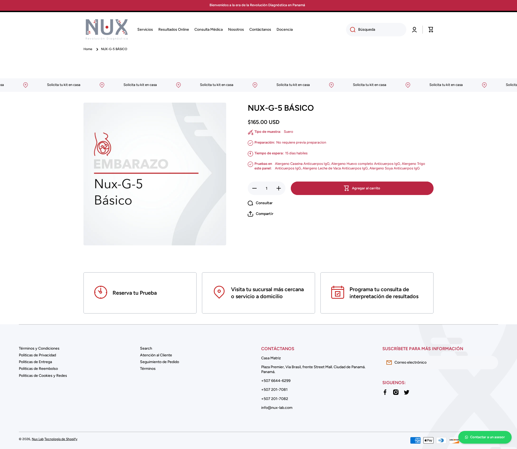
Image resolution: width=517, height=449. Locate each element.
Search (146, 348)
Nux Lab (38, 439)
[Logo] (106, 30)
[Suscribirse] (491, 362)
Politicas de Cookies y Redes (43, 375)
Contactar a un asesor (487, 437)
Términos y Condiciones (39, 348)
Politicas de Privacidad (37, 355)
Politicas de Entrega (35, 362)
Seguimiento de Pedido (159, 362)
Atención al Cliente (156, 355)
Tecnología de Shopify (60, 439)
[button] (431, 29)
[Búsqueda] (350, 29)
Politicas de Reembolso (38, 368)
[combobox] (376, 29)
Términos (148, 368)
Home (87, 49)
